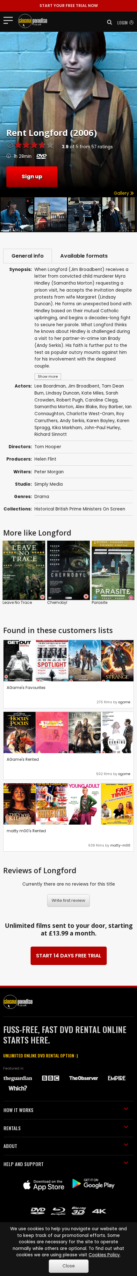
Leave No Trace (17, 602)
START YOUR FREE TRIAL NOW (69, 5)
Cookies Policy (104, 1255)
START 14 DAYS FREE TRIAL (68, 955)
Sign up (32, 176)
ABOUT (10, 1145)
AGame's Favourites (26, 687)
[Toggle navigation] (10, 20)
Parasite (99, 602)
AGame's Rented (23, 759)
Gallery (122, 193)
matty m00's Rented (26, 831)
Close (68, 1266)
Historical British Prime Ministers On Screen (79, 509)
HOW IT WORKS (18, 1109)
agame (124, 702)
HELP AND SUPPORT (24, 1163)
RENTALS (12, 1127)
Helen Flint (45, 459)
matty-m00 (120, 845)
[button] (107, 22)
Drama (41, 497)
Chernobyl (57, 602)
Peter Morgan (49, 472)
